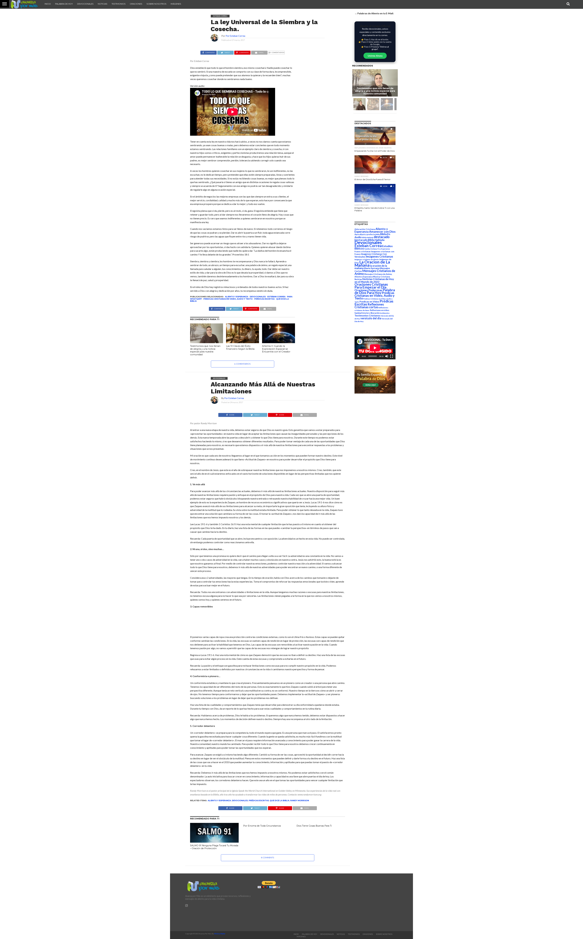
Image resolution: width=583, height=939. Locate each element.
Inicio (48, 4)
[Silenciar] (386, 356)
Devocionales (85, 4)
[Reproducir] (358, 356)
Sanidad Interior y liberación (367, 313)
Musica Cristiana (381, 276)
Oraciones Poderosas (368, 290)
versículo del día (370, 318)
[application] (375, 347)
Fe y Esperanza (383, 249)
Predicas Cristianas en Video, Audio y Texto (228, 299)
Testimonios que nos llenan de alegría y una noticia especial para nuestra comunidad (205, 350)
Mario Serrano (371, 268)
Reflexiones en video (379, 310)
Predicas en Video (369, 301)
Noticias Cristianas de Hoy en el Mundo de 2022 (374, 280)
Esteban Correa (276, 296)
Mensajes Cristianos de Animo (375, 272)
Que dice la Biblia (279, 800)
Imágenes (176, 4)
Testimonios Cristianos (367, 315)
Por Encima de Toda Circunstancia (262, 825)
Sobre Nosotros (156, 4)
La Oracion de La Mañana (372, 263)
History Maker (219, 934)
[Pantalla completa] (391, 356)
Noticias (102, 4)
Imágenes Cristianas (379, 256)
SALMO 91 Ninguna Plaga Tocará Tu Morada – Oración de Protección (214, 847)
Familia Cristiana (370, 249)
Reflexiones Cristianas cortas (369, 305)
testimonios (385, 313)
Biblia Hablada (367, 237)
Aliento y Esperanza (236, 296)
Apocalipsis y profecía (365, 234)
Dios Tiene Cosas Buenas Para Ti (314, 825)
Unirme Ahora (375, 55)
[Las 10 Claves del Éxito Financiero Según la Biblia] (242, 342)
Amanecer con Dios (382, 231)
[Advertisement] (214, 623)
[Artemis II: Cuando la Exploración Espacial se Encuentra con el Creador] (278, 342)
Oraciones (136, 4)
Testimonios (119, 4)
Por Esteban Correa (235, 36)
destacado (382, 237)
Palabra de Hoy (64, 4)
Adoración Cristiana (365, 229)
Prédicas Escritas (264, 299)
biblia (377, 234)
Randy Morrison (299, 800)
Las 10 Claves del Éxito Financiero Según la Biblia (240, 347)
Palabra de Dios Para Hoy (375, 291)
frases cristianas (363, 251)
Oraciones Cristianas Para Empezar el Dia (371, 285)
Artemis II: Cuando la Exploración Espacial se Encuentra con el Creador (276, 349)
